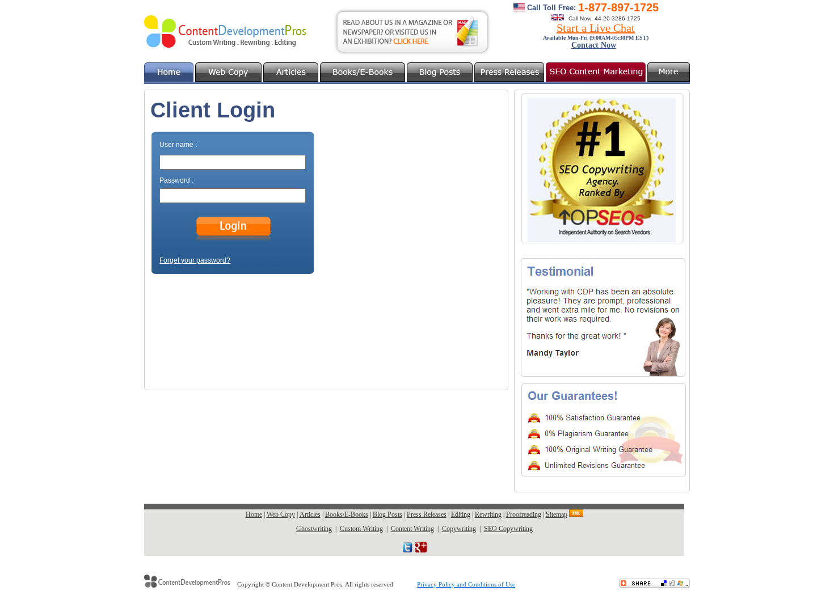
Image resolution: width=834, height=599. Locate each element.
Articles (310, 514)
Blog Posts (387, 514)
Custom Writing (361, 529)
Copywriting (459, 529)
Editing (460, 514)
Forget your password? (194, 260)
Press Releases (427, 514)
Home (254, 514)
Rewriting (488, 514)
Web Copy (281, 514)
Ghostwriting (314, 529)
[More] (668, 72)
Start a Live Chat (596, 28)
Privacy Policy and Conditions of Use (466, 584)
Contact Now (593, 45)
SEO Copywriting (508, 529)
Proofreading (523, 514)
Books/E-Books (346, 514)
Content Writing (412, 529)
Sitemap (556, 514)
